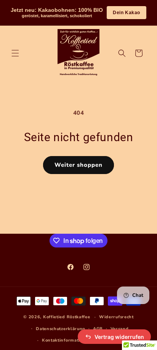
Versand (120, 329)
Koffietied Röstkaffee (66, 317)
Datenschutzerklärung (60, 329)
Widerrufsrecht (116, 317)
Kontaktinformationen (66, 340)
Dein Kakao (126, 12)
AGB (98, 329)
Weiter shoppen (78, 165)
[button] (15, 53)
